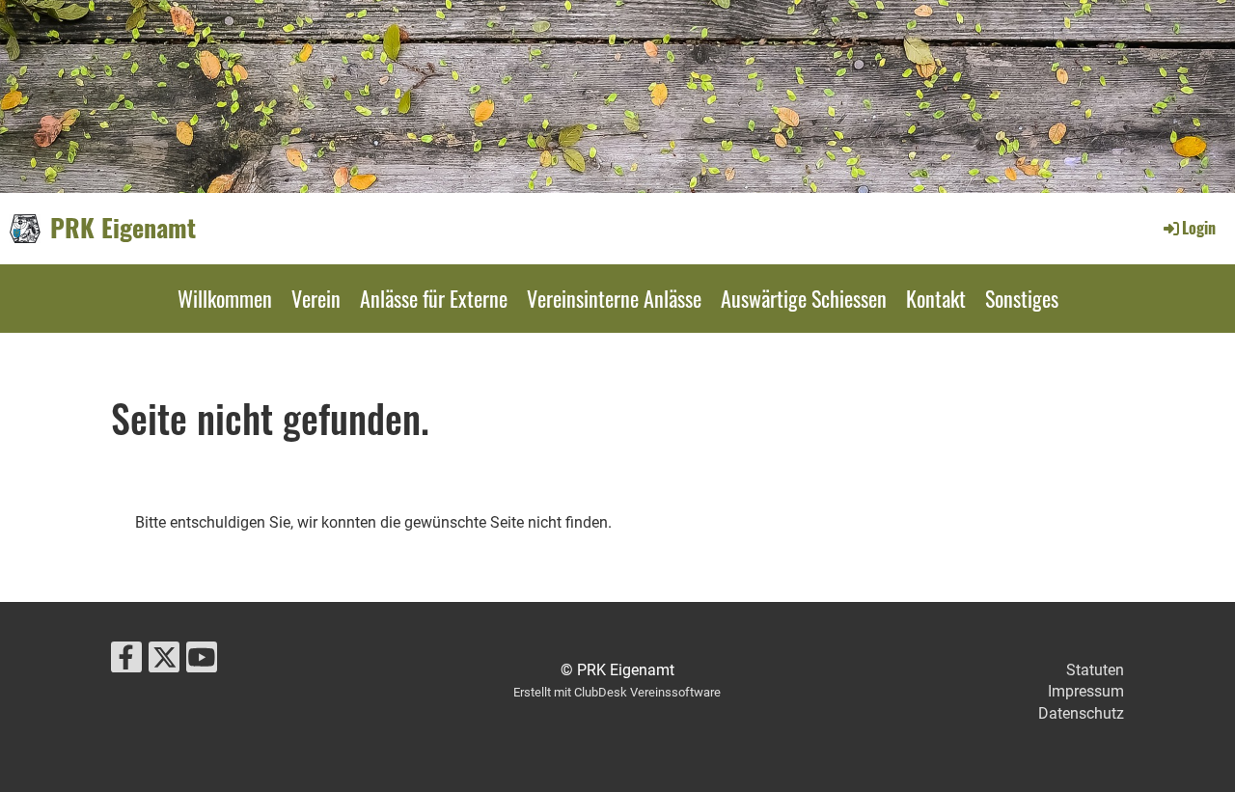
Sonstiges (1021, 298)
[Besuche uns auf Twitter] (164, 661)
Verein (316, 298)
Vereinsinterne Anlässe (614, 298)
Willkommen (225, 298)
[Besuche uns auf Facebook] (126, 661)
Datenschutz (1081, 713)
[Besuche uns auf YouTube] (201, 661)
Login (1199, 227)
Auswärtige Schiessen (804, 298)
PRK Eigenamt (123, 227)
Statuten (1095, 670)
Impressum (1086, 691)
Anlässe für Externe (434, 298)
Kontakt (936, 298)
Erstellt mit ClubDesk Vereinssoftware (617, 692)
